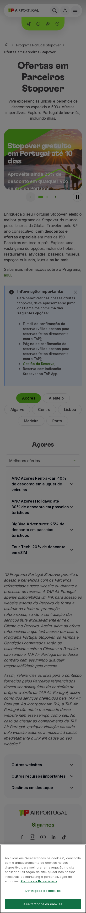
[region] (43, 878)
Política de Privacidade (39, 881)
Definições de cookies (43, 891)
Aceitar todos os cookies (42, 904)
